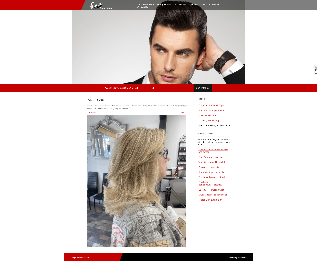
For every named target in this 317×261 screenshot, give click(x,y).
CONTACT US (202, 88)
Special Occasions (197, 4)
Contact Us (142, 7)
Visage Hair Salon (145, 4)
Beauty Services (164, 4)
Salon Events (215, 4)
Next (184, 112)
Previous (91, 112)
